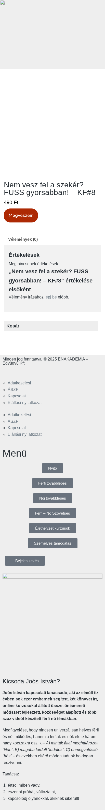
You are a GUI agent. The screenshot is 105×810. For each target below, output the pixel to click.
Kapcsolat (17, 396)
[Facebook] (9, 371)
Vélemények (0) (23, 239)
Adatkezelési (19, 383)
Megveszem (20, 215)
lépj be (51, 297)
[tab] (52, 239)
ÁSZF (13, 389)
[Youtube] (36, 371)
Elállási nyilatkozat (25, 402)
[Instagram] (22, 371)
